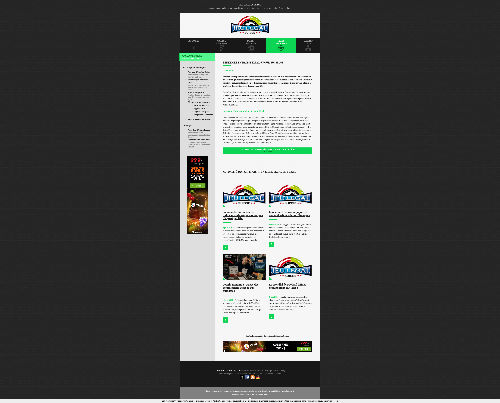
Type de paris (199, 108)
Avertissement (241, 373)
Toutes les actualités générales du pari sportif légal (267, 150)
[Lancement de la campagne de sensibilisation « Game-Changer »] (290, 194)
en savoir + (328, 401)
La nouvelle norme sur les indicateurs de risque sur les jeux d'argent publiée (243, 215)
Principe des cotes (201, 105)
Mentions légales (225, 373)
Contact (278, 373)
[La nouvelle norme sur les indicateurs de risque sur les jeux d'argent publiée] (244, 194)
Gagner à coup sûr (201, 111)
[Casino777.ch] (197, 233)
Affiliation (253, 373)
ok (337, 401)
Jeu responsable (266, 373)
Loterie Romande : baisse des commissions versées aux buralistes (240, 287)
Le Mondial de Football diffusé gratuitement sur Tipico (287, 286)
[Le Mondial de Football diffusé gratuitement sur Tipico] (290, 267)
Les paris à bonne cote (203, 114)
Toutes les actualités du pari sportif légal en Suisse (267, 336)
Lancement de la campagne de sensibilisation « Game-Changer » (289, 213)
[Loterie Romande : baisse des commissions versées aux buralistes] (244, 267)
